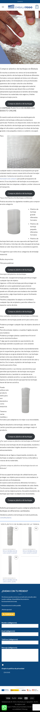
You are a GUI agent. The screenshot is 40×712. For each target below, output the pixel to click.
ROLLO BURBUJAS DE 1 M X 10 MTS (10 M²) (30, 552)
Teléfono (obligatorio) (10, 639)
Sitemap (25, 709)
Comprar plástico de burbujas (20, 103)
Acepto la (13, 668)
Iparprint (30, 702)
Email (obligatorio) (8, 631)
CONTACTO (20, 1)
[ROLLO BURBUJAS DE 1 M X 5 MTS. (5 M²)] (10, 565)
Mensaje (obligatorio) (9, 648)
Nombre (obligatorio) (9, 623)
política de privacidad (16, 668)
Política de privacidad (19, 707)
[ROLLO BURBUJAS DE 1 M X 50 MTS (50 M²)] (10, 536)
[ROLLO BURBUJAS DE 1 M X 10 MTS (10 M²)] (30, 536)
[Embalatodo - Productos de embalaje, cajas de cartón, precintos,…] (20, 6)
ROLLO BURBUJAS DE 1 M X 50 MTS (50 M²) (10, 552)
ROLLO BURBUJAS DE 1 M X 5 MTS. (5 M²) (10, 581)
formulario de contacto (8, 179)
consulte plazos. (6, 517)
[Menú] (3, 6)
